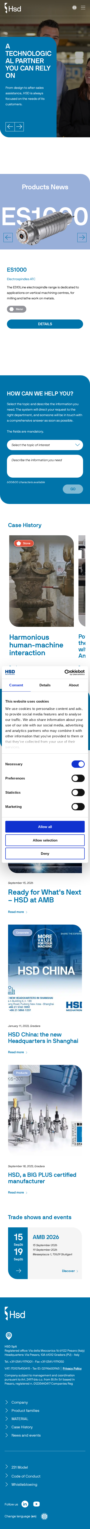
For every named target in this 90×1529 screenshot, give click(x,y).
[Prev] (10, 126)
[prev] (8, 237)
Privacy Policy (72, 1368)
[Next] (19, 126)
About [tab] (74, 685)
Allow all (45, 827)
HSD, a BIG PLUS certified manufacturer (42, 1178)
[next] (82, 237)
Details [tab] (45, 685)
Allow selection (45, 840)
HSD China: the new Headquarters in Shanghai (43, 1038)
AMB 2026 (46, 1237)
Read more (16, 912)
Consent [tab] (16, 685)
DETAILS (45, 324)
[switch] (78, 778)
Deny (45, 853)
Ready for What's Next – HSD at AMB (44, 896)
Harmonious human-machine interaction (36, 645)
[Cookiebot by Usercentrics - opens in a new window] (65, 672)
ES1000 (17, 270)
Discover (68, 1271)
